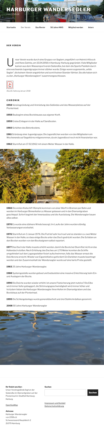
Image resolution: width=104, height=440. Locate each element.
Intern (91, 27)
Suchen (48, 387)
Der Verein (25, 27)
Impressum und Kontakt (55, 403)
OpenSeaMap (12, 405)
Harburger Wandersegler (48, 9)
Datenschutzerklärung (54, 406)
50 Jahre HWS (56, 27)
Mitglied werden (75, 27)
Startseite (11, 27)
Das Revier (40, 27)
